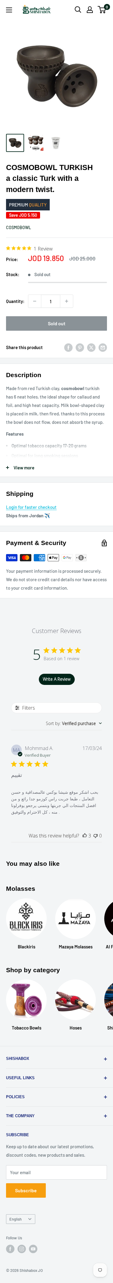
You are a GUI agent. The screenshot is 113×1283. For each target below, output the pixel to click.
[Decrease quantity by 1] (34, 301)
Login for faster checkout (31, 507)
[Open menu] (9, 10)
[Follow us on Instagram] (21, 1249)
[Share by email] (103, 347)
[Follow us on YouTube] (33, 1249)
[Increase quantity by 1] (66, 301)
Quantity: (15, 301)
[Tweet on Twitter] (91, 347)
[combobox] (74, 723)
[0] (102, 9)
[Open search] (78, 9)
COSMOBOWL (18, 227)
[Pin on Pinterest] (80, 347)
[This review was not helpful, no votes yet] (95, 835)
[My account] (90, 9)
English (15, 1219)
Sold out (56, 323)
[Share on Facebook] (68, 347)
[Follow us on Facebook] (10, 1249)
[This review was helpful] (85, 835)
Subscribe (26, 1190)
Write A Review (57, 679)
